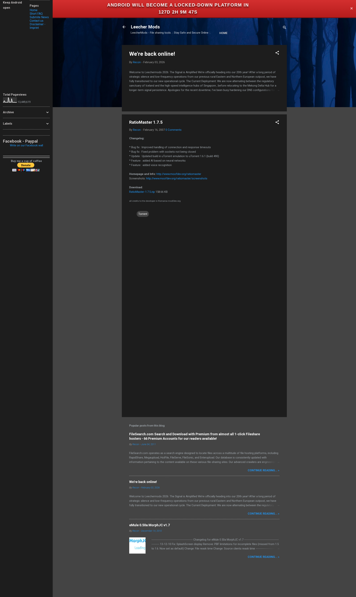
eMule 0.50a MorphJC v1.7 (149, 525)
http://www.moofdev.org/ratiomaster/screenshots (176, 178)
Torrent (142, 214)
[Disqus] (204, 264)
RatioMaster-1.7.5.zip (142, 191)
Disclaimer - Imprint (37, 26)
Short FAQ (36, 13)
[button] (277, 53)
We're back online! (152, 54)
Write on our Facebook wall (26, 145)
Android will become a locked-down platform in (178, 4)
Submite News (39, 17)
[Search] (284, 28)
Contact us (36, 20)
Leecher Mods (145, 27)
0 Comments (174, 129)
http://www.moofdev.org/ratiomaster (178, 174)
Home (223, 33)
